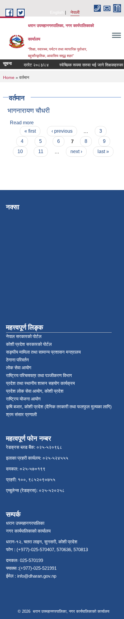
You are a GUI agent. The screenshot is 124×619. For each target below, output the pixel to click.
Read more (22, 122)
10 (20, 151)
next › (76, 151)
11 (40, 151)
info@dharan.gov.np (36, 575)
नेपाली (74, 12)
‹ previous (62, 131)
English (57, 12)
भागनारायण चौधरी (29, 110)
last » (103, 151)
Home (8, 77)
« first (30, 131)
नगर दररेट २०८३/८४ (31, 64)
